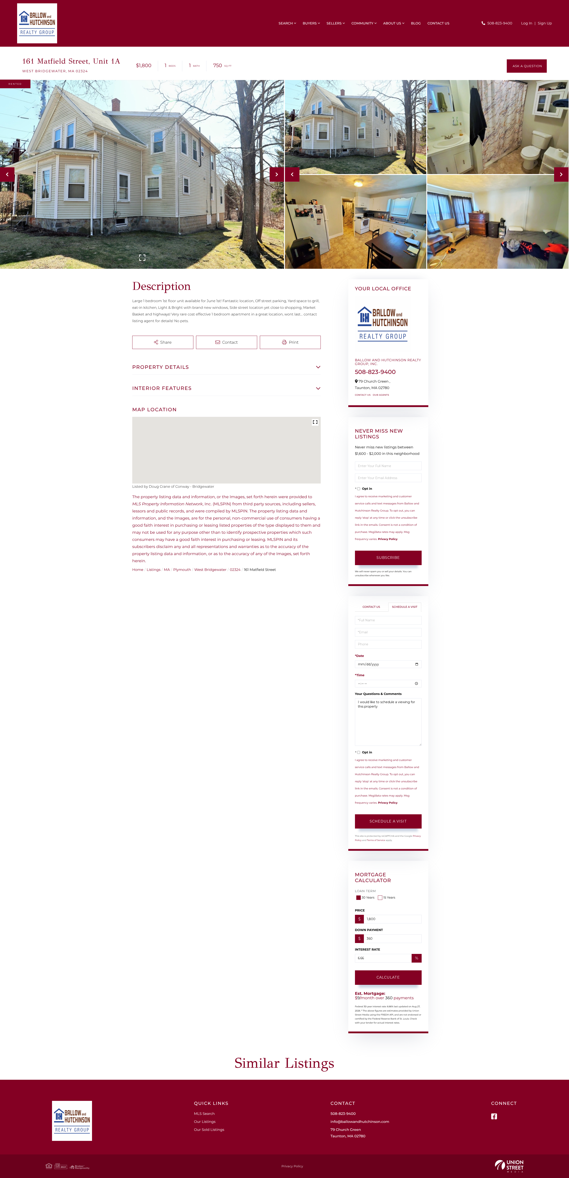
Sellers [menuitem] (334, 23)
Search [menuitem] (286, 23)
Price (360, 910)
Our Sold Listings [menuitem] (209, 1130)
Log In (526, 23)
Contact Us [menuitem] (438, 23)
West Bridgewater (210, 570)
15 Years (389, 897)
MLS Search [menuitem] (204, 1114)
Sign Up (545, 23)
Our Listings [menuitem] (205, 1122)
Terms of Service (376, 840)
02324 (235, 570)
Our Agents (381, 394)
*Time (360, 675)
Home (137, 570)
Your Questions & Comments (378, 694)
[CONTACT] (527, 66)
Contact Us (363, 394)
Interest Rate (367, 949)
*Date (359, 656)
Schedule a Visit (404, 607)
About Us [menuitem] (392, 23)
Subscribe (388, 558)
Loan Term (365, 891)
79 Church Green (348, 1133)
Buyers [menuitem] (310, 23)
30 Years (368, 897)
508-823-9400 (499, 23)
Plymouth (182, 570)
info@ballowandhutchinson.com (360, 1122)
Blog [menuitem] (416, 23)
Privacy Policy (387, 539)
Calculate (388, 977)
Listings (153, 570)
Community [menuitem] (362, 23)
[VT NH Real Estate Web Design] (509, 1166)
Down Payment (369, 930)
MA (167, 570)
